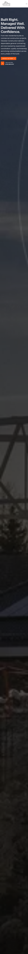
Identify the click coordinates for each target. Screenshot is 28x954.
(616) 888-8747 (9, 64)
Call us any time (9, 62)
